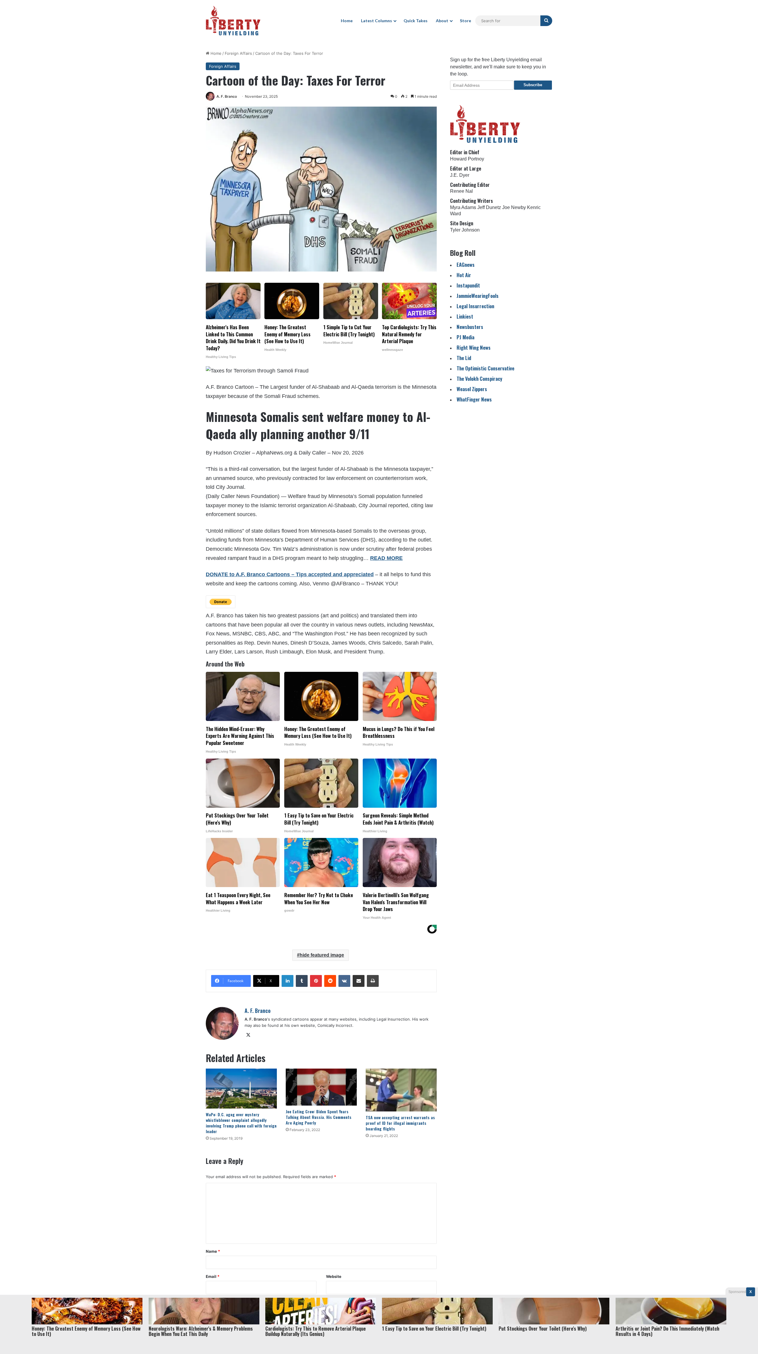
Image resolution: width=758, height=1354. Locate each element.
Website (333, 1276)
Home (347, 20)
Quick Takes (416, 20)
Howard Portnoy (467, 158)
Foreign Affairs (238, 53)
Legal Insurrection (475, 306)
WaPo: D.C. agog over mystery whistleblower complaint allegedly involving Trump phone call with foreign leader (241, 1122)
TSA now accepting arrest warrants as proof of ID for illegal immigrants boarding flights (400, 1123)
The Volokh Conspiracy (479, 378)
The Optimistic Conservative (485, 368)
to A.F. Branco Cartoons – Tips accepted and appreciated (301, 574)
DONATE (217, 574)
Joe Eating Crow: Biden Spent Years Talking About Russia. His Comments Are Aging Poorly (318, 1117)
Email (212, 1276)
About (442, 20)
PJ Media (465, 337)
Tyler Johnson (465, 229)
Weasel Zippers (472, 389)
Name (213, 1251)
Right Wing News (474, 347)
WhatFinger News (474, 399)
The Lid (464, 358)
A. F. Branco (226, 96)
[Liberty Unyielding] (233, 21)
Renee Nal (461, 191)
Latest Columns (376, 20)
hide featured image (322, 955)
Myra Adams (463, 207)
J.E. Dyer (459, 175)
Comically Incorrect (334, 1025)
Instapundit (468, 285)
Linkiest (465, 316)
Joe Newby (514, 207)
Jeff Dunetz (489, 207)
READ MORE (386, 558)
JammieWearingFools (478, 295)
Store (465, 20)
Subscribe (532, 85)
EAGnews (466, 264)
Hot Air (464, 275)
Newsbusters (470, 326)
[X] (248, 1035)
